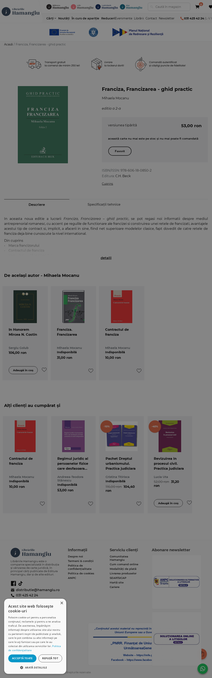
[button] (35, 667)
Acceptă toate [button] (22, 658)
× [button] (61, 603)
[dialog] (35, 636)
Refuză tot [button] (50, 658)
